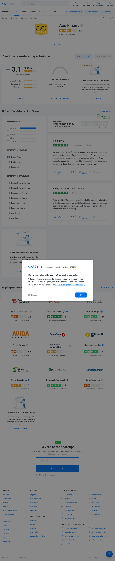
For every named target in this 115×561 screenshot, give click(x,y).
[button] (32, 295)
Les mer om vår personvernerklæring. (70, 285)
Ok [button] (81, 295)
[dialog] (57, 280)
